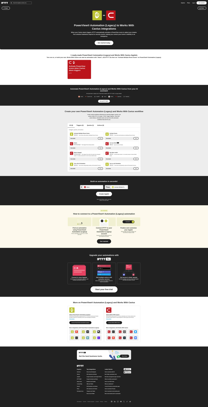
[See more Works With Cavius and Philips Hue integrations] (111, 331)
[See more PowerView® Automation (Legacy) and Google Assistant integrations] (96, 331)
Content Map (79, 383)
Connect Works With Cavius (114, 322)
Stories (78, 374)
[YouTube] (121, 401)
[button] (104, 241)
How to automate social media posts (112, 391)
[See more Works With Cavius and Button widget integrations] (111, 337)
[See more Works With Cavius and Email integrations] (133, 337)
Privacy (101, 401)
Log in (193, 2)
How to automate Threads (110, 388)
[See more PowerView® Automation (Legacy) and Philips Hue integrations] (74, 337)
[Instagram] (118, 401)
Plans (188, 2)
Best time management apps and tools (113, 376)
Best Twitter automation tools (111, 374)
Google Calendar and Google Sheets (94, 376)
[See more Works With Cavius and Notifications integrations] (133, 331)
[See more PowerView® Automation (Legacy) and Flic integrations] (96, 337)
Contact (97, 401)
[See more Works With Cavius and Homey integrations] (122, 331)
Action (76, 135)
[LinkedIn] (115, 401)
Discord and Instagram (91, 371)
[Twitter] (124, 401)
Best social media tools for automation (113, 393)
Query (112, 144)
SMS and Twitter (90, 383)
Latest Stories (109, 369)
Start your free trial (104, 289)
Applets (78, 376)
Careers (84, 401)
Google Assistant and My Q (92, 379)
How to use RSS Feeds (109, 381)
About (105, 401)
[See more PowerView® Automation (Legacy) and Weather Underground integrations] (85, 331)
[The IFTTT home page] (4, 3)
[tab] (71, 125)
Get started (201, 2)
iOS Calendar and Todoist (92, 388)
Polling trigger (78, 144)
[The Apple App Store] (127, 369)
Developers (79, 401)
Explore (183, 2)
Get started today (104, 43)
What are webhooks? (109, 383)
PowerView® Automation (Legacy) (95, 25)
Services (78, 371)
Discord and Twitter (91, 393)
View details (72, 138)
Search (78, 386)
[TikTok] (127, 401)
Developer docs (80, 391)
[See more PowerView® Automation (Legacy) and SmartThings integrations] (85, 337)
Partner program (90, 401)
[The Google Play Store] (127, 372)
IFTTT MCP (79, 379)
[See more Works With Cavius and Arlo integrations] (122, 337)
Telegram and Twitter (91, 391)
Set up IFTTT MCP (104, 101)
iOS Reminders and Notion (92, 386)
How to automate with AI (110, 371)
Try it (100, 138)
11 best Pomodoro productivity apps (112, 386)
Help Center (79, 381)
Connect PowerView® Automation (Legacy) (80, 322)
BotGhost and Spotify (91, 381)
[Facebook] (112, 401)
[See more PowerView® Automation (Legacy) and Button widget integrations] (74, 331)
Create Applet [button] (104, 194)
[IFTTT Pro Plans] (118, 143)
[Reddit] (130, 401)
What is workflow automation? (111, 379)
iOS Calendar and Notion (92, 374)
